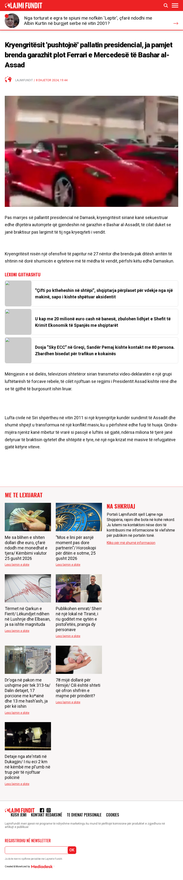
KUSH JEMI (18, 815)
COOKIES (112, 815)
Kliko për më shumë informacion (131, 543)
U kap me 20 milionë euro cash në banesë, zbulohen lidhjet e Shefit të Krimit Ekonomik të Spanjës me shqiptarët (103, 322)
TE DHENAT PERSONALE (84, 815)
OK (71, 850)
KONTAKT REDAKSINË (46, 815)
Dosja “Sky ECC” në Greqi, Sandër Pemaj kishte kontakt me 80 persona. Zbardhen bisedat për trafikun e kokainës (105, 350)
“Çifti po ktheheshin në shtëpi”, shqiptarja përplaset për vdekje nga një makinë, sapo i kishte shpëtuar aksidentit (104, 293)
